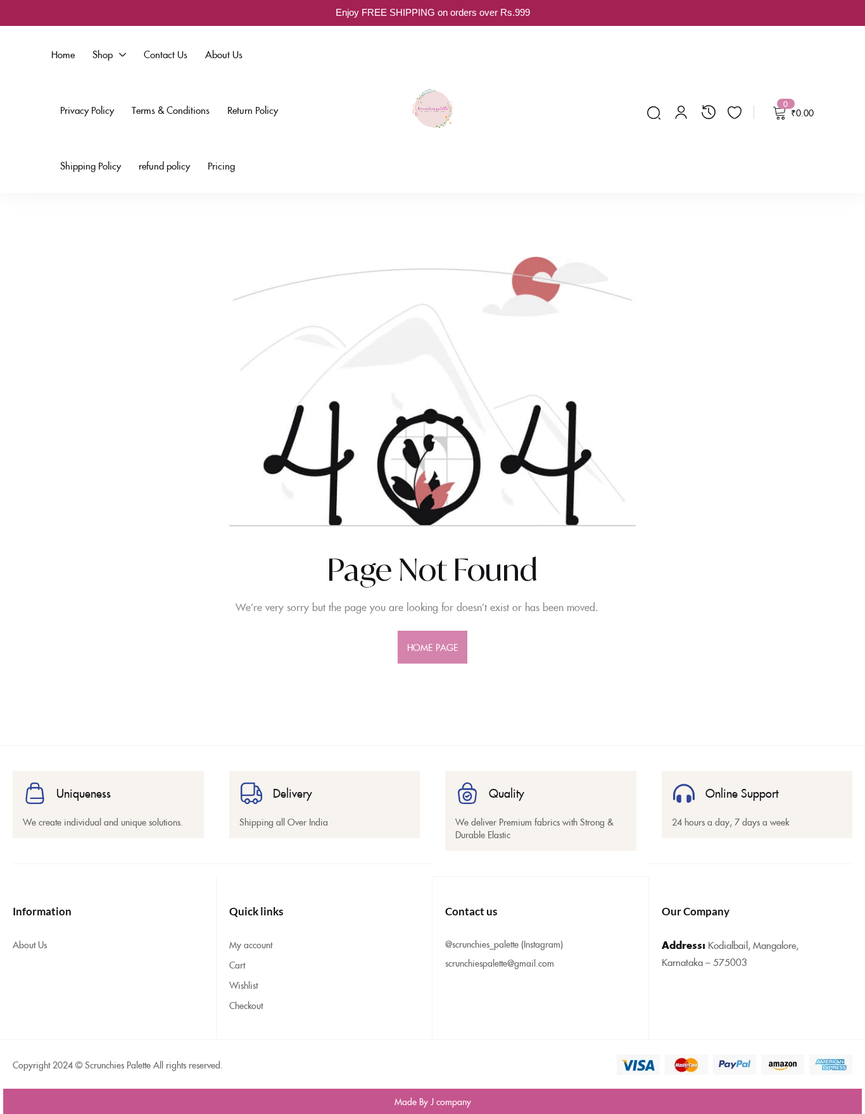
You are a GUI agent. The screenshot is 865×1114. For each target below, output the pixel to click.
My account (250, 944)
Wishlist (243, 985)
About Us (30, 944)
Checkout (246, 1005)
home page (432, 647)
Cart (237, 964)
